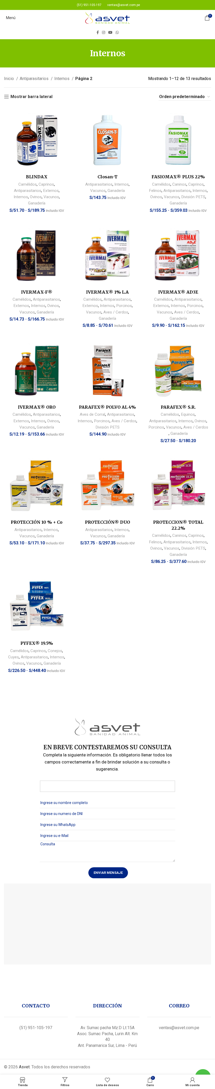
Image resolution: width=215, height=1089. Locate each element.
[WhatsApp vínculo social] (117, 32)
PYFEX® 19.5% (36, 643)
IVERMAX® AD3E (178, 292)
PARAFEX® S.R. (178, 407)
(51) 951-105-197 (35, 1027)
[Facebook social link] (97, 32)
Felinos (155, 190)
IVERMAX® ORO (37, 407)
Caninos (179, 184)
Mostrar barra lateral (31, 96)
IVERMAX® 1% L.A (107, 292)
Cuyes (13, 657)
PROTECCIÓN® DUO (107, 522)
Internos (62, 78)
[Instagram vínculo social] (103, 32)
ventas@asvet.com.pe (179, 1027)
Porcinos (124, 305)
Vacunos (51, 197)
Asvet (24, 1066)
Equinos (188, 414)
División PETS (193, 197)
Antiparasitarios (35, 78)
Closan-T (107, 176)
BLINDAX (36, 176)
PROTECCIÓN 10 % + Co (36, 522)
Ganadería (36, 203)
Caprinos (46, 184)
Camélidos (27, 184)
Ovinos (36, 197)
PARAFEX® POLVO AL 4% (107, 407)
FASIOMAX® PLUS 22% (178, 176)
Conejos (55, 650)
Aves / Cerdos (115, 312)
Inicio (9, 78)
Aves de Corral (92, 414)
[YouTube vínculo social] (110, 32)
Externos (51, 190)
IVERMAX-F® (36, 292)
